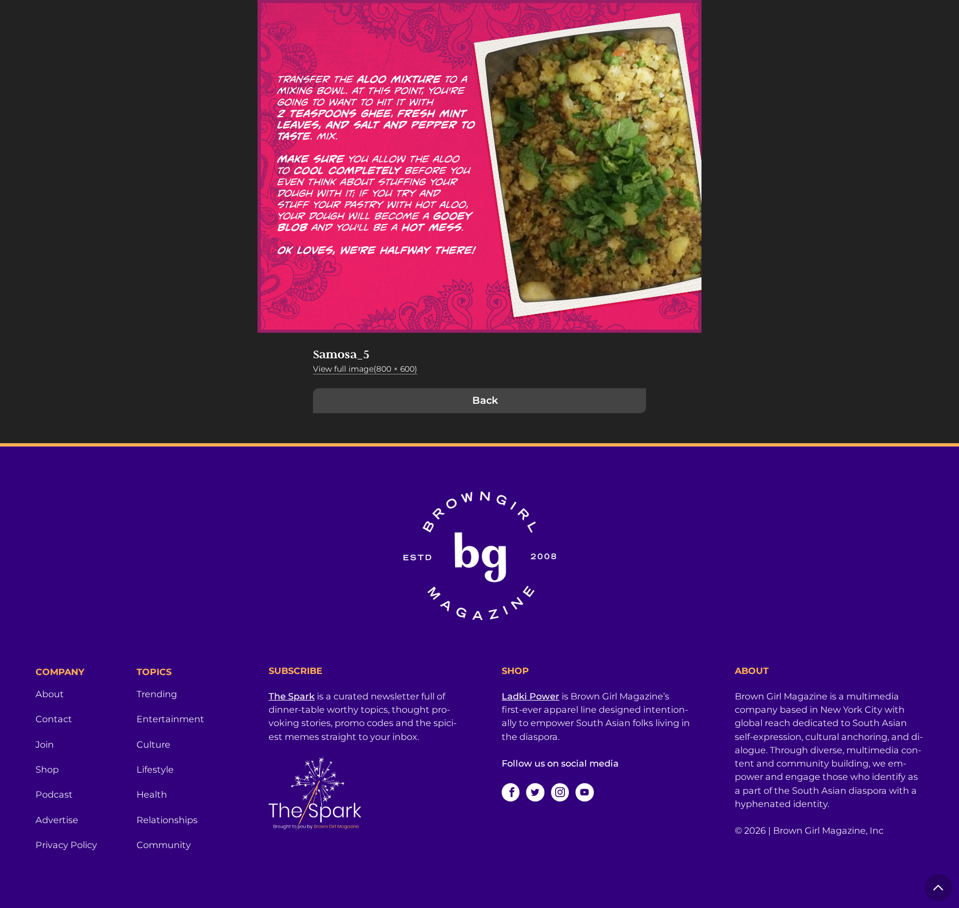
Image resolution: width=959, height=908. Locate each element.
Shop (47, 769)
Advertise (57, 819)
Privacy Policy (66, 844)
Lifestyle (155, 769)
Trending (157, 693)
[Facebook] (510, 792)
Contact (54, 718)
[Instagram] (560, 792)
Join (45, 744)
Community (164, 844)
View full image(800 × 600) (365, 369)
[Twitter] (535, 792)
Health (152, 794)
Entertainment (170, 718)
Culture (153, 744)
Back (485, 400)
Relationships (167, 819)
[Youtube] (584, 792)
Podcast (54, 794)
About (50, 693)
